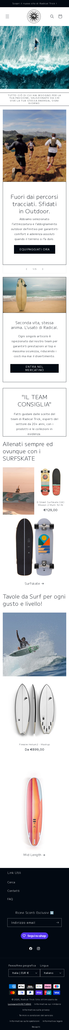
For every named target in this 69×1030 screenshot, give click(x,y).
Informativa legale (53, 1020)
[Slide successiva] (43, 269)
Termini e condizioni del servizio (36, 1015)
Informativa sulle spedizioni (25, 1020)
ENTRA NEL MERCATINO (34, 368)
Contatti (13, 891)
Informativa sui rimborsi (47, 1003)
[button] (7, 16)
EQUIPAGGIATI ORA (35, 249)
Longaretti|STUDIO (19, 1003)
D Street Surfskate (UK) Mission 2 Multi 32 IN (50, 503)
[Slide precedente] (26, 269)
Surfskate (32, 583)
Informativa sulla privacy (36, 1009)
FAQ (10, 899)
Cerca (11, 882)
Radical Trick (28, 999)
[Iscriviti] (57, 922)
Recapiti (36, 1026)
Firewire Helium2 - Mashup (34, 744)
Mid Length (32, 855)
